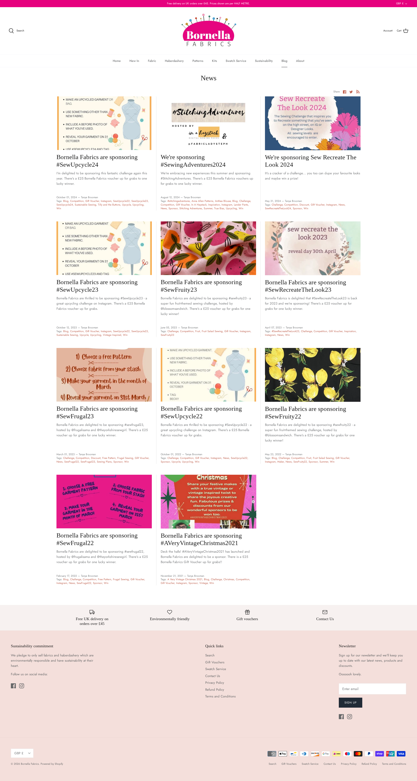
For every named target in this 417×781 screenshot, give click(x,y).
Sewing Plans (104, 462)
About (300, 61)
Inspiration (214, 205)
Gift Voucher (92, 201)
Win (58, 208)
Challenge (244, 201)
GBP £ (400, 3)
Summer (208, 208)
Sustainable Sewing (85, 205)
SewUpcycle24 (64, 205)
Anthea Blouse (223, 201)
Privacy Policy (214, 682)
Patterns (197, 61)
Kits (214, 61)
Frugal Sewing (125, 458)
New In (134, 61)
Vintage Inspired (112, 335)
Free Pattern (109, 458)
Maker (280, 462)
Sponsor (173, 208)
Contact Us (212, 676)
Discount (304, 205)
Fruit (197, 331)
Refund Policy (214, 689)
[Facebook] (13, 685)
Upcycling (138, 205)
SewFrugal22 (71, 462)
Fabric (152, 61)
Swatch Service (236, 61)
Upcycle (126, 205)
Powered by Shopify (52, 764)
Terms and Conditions (220, 696)
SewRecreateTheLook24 (278, 208)
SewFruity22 (300, 462)
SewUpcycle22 (121, 201)
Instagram (106, 201)
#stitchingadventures (178, 201)
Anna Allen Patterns (202, 201)
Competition (77, 201)
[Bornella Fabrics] (208, 31)
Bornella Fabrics (30, 764)
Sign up (350, 702)
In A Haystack (199, 205)
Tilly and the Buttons (109, 205)
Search (210, 655)
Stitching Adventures (190, 208)
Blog (284, 61)
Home (117, 61)
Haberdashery (174, 61)
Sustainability (264, 61)
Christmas (228, 579)
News (164, 208)
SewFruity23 (167, 335)
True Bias (219, 208)
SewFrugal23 (88, 462)
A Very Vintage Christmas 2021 (184, 579)
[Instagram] (21, 685)
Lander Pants (241, 205)
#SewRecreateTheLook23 (285, 331)
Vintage (203, 583)
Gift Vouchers (214, 662)
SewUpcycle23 (139, 201)
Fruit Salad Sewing (212, 331)
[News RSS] (358, 91)
